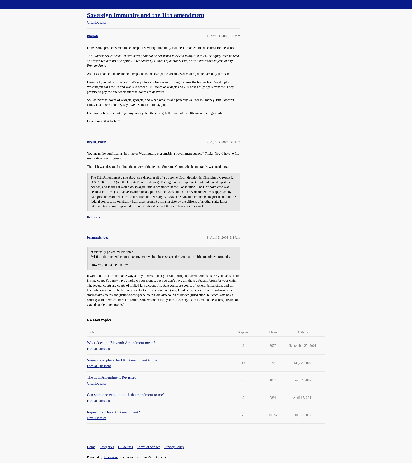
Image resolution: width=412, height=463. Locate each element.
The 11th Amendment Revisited (111, 377)
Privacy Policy (174, 447)
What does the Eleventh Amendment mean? (121, 343)
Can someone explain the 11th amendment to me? (126, 395)
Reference (94, 217)
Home (91, 447)
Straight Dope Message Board (22, 4)
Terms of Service (148, 447)
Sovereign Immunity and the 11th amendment (145, 15)
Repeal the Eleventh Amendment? (113, 412)
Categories (107, 447)
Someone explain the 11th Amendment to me (122, 360)
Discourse (111, 457)
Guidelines (125, 447)
